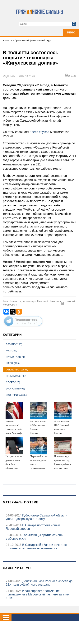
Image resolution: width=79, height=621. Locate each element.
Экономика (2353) (17, 395)
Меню (71, 32)
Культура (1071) (15, 357)
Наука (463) (13, 363)
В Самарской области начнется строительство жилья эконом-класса (36, 546)
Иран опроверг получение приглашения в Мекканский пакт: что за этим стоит (37, 594)
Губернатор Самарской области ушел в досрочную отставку (36, 517)
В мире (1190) (14, 344)
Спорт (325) (13, 382)
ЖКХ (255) (11, 350)
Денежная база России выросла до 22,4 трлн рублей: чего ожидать (39, 582)
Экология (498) (15, 388)
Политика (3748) (16, 376)
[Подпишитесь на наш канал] (23, 326)
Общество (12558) (17, 369)
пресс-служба (39, 132)
